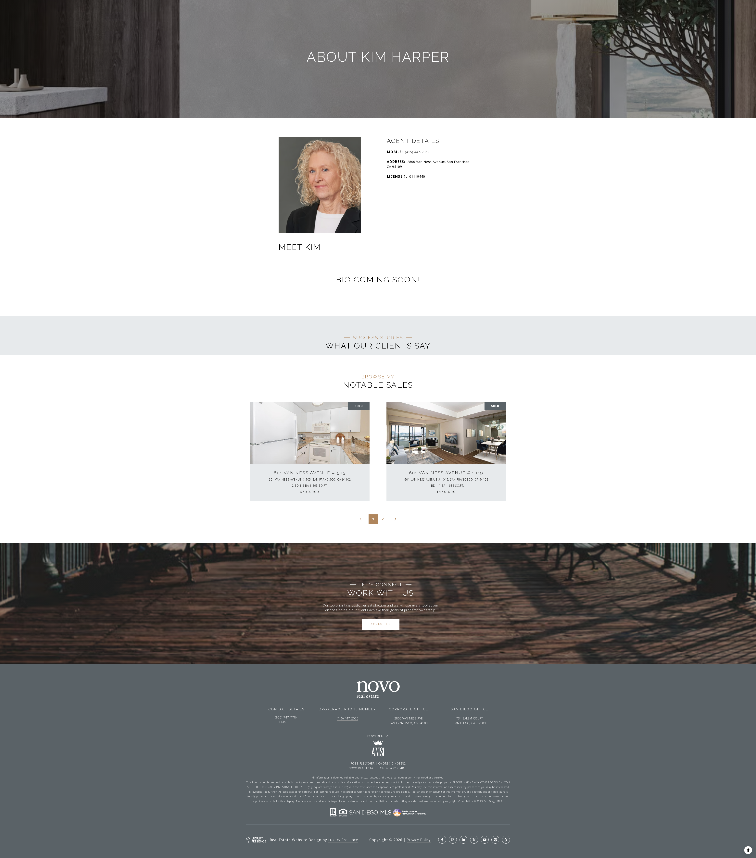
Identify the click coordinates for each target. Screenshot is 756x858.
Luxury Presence (343, 839)
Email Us (286, 722)
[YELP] (506, 840)
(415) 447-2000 (347, 718)
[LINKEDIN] (463, 840)
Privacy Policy (419, 839)
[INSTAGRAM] (453, 840)
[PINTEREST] (495, 840)
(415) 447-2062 (417, 152)
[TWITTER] (474, 840)
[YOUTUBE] (485, 840)
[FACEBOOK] (442, 840)
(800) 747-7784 (286, 717)
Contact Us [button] (380, 624)
